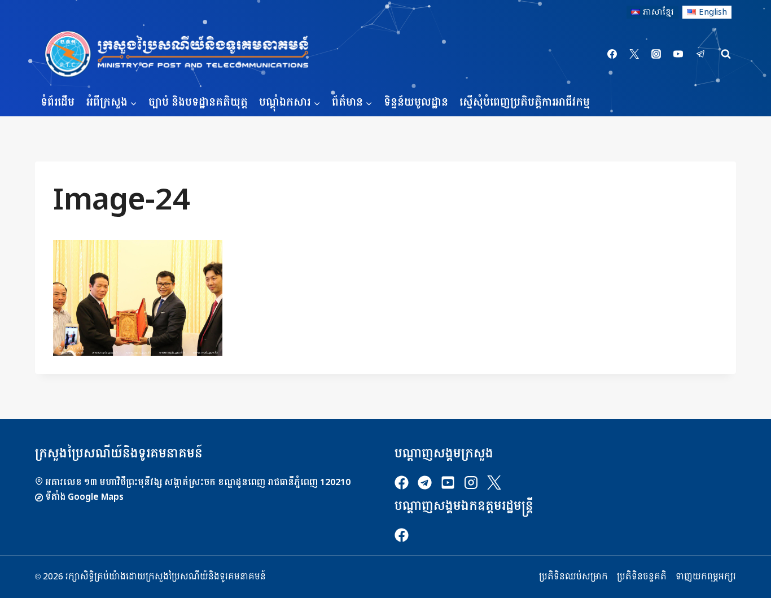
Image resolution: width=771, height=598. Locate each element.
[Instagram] (656, 54)
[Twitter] (634, 54)
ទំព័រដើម (58, 102)
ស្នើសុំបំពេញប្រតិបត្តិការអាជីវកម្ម (524, 102)
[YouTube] (678, 54)
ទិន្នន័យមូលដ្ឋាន (416, 102)
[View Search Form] (726, 54)
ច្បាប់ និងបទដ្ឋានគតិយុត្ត (198, 102)
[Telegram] (700, 54)
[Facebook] (612, 54)
